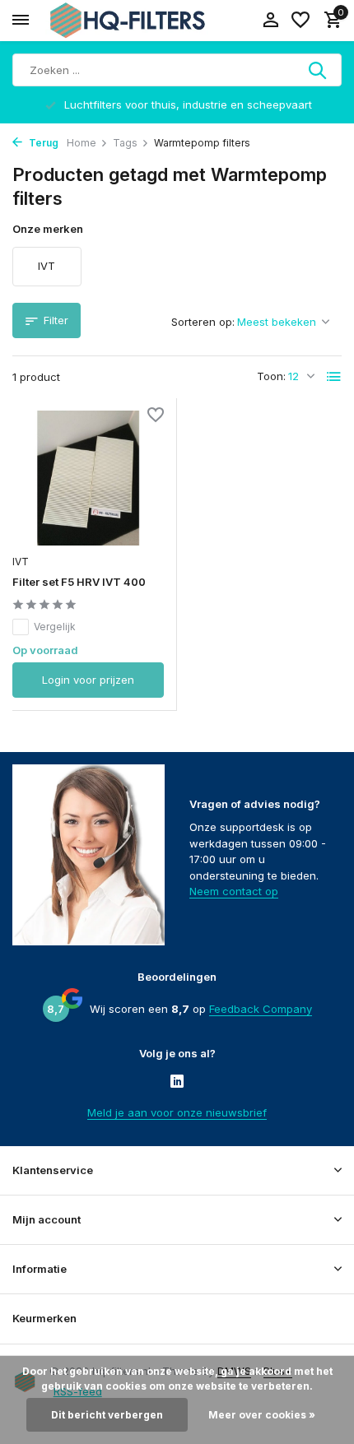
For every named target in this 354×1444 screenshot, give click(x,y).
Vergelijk (55, 626)
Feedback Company (260, 1008)
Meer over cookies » (261, 1415)
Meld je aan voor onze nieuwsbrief (177, 1112)
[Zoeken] (318, 70)
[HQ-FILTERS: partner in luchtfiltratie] (127, 20)
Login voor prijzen (88, 679)
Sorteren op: (203, 321)
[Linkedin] (177, 1083)
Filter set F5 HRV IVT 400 (79, 581)
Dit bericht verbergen (107, 1415)
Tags (125, 143)
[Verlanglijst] (300, 20)
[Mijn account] (270, 21)
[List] (334, 376)
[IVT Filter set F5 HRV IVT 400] (88, 478)
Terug (42, 143)
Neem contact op (233, 891)
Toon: (271, 376)
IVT (20, 561)
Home (81, 143)
